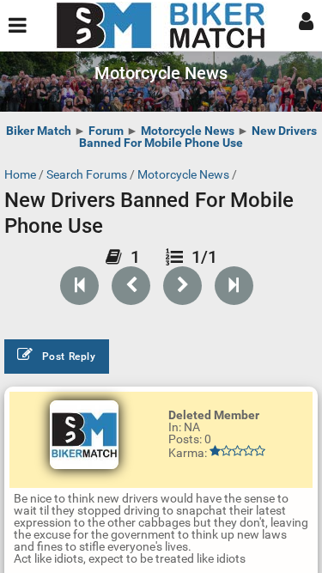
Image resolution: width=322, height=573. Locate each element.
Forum (106, 130)
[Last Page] (234, 285)
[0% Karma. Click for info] (237, 451)
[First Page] (79, 285)
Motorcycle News (187, 130)
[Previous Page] (131, 285)
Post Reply (69, 357)
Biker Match (38, 130)
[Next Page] (182, 285)
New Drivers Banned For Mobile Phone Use (198, 136)
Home (20, 174)
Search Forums (86, 174)
